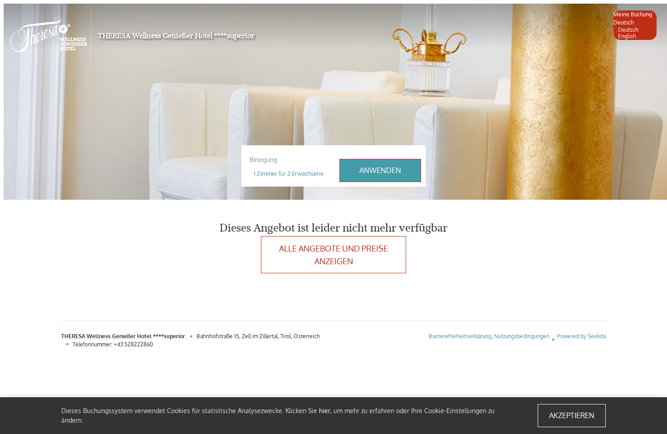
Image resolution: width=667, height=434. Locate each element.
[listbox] (635, 25)
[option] (635, 30)
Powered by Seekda (581, 336)
